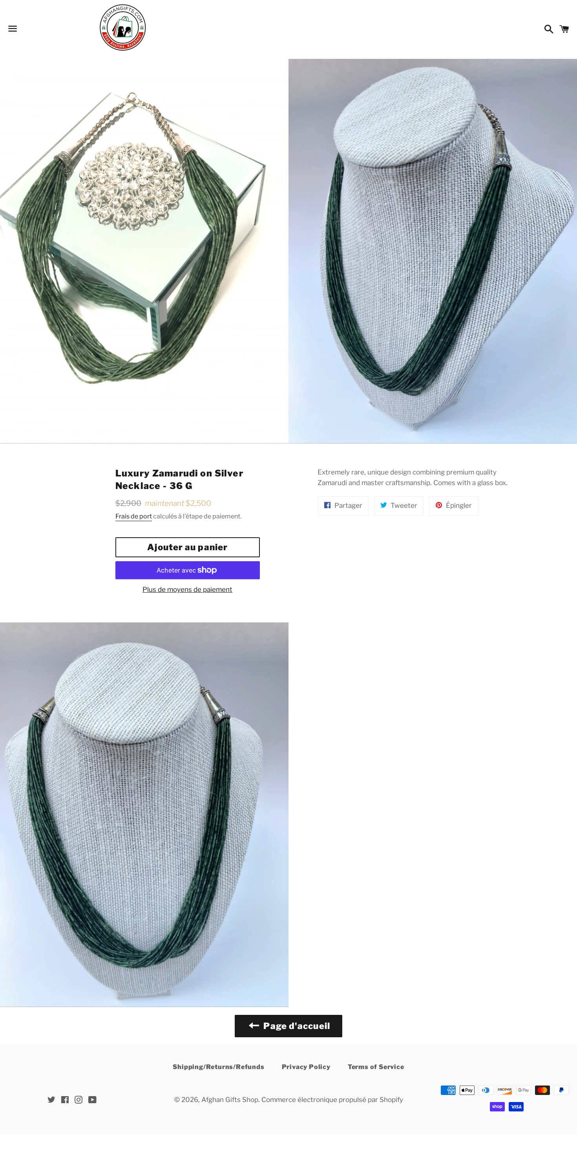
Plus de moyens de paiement (187, 589)
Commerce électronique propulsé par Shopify (332, 1100)
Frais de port (133, 516)
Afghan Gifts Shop (229, 1100)
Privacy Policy (306, 1067)
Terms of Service (376, 1067)
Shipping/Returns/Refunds (218, 1067)
